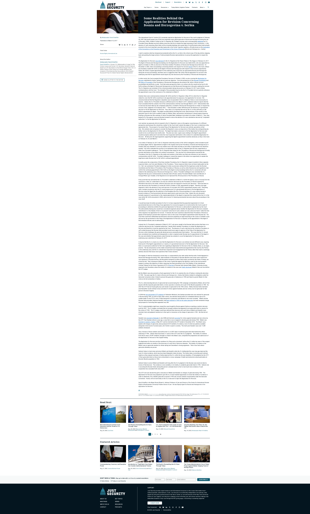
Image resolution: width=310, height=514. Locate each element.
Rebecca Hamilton (197, 470)
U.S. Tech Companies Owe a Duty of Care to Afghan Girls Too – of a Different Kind (168, 425)
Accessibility (167, 510)
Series (156, 7)
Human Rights (104, 53)
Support (167, 2)
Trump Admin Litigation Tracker (180, 7)
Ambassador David (109, 62)
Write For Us (104, 504)
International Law (112, 53)
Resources (164, 7)
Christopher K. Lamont (143, 430)
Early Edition (105, 481)
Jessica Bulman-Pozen (114, 468)
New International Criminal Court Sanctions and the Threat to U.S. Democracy (110, 426)
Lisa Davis (110, 430)
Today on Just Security (119, 481)
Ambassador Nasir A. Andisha (200, 430)
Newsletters (178, 2)
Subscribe (202, 479)
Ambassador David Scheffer (110, 37)
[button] (208, 7)
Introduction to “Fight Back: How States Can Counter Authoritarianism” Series (140, 465)
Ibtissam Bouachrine (169, 429)
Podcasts (195, 7)
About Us (103, 499)
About (201, 7)
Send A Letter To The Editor (113, 80)
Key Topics (147, 7)
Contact (103, 507)
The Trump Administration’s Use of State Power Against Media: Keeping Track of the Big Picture (196, 466)
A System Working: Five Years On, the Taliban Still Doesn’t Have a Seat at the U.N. (196, 426)
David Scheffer (104, 64)
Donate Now (155, 503)
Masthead (158, 2)
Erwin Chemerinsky (141, 468)
